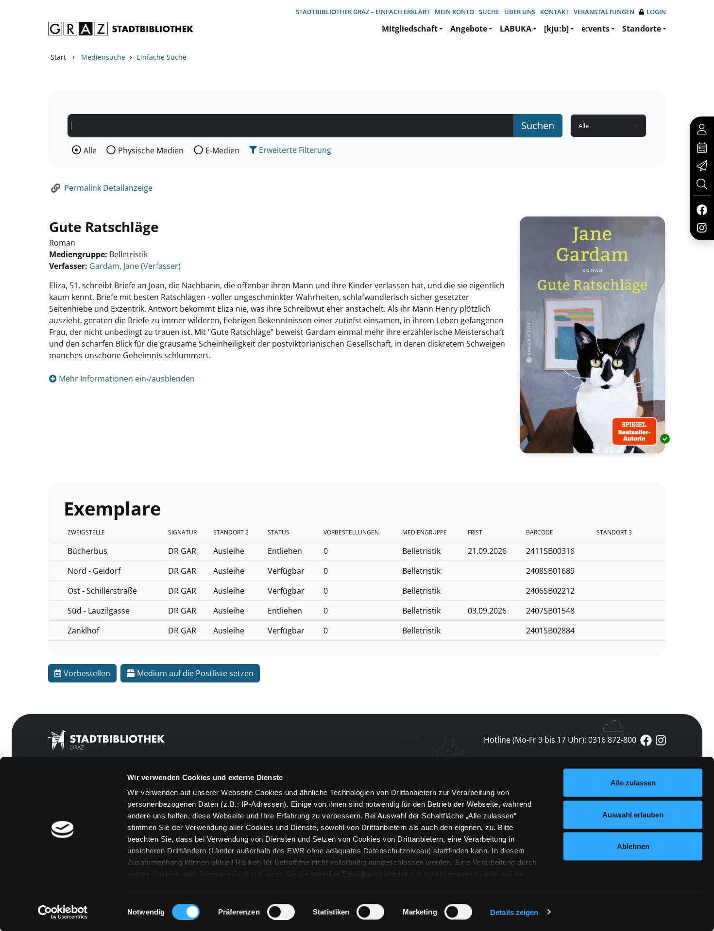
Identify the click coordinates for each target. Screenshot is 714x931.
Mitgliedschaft (410, 28)
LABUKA (515, 28)
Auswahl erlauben (632, 814)
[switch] (281, 911)
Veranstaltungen (604, 11)
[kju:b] (556, 28)
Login (656, 11)
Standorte (641, 28)
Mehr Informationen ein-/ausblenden (126, 378)
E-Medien (222, 150)
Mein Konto (454, 11)
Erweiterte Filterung (294, 150)
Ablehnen (633, 846)
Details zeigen (514, 912)
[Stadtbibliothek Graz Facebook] (701, 209)
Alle (90, 150)
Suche (489, 11)
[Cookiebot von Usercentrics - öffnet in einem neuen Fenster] (62, 912)
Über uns (519, 11)
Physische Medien (151, 150)
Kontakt (554, 11)
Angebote (468, 28)
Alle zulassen (633, 783)
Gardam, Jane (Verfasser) (135, 266)
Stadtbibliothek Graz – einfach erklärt (363, 11)
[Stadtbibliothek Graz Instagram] (702, 227)
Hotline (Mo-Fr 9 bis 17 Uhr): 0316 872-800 (560, 739)
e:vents (595, 28)
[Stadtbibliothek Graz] (120, 28)
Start (58, 57)
